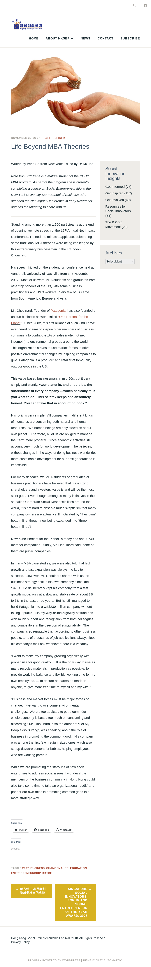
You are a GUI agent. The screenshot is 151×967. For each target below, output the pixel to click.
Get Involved (114, 200)
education (78, 868)
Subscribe (130, 38)
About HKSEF (57, 38)
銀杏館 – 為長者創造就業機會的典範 (33, 890)
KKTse (47, 873)
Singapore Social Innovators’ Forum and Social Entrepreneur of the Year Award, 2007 (73, 902)
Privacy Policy (20, 942)
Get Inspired (55, 137)
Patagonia (58, 310)
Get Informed (115, 187)
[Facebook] (145, 5)
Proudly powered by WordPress (54, 960)
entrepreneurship (26, 873)
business (37, 868)
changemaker (57, 868)
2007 (25, 868)
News (85, 38)
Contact (105, 38)
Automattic (113, 960)
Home (33, 38)
